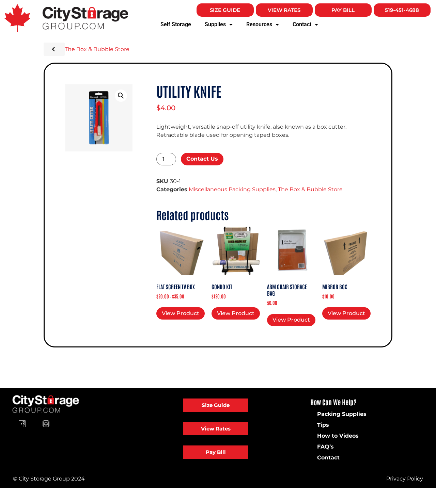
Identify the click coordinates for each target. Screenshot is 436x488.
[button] (121, 96)
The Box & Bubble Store (97, 49)
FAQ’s (325, 446)
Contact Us (202, 159)
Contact (302, 24)
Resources (259, 24)
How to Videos (338, 436)
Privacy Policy (404, 478)
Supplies (215, 24)
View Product (180, 313)
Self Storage (175, 24)
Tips (323, 425)
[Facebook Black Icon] (22, 423)
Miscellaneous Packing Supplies (232, 189)
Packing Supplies (342, 414)
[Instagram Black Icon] (46, 423)
